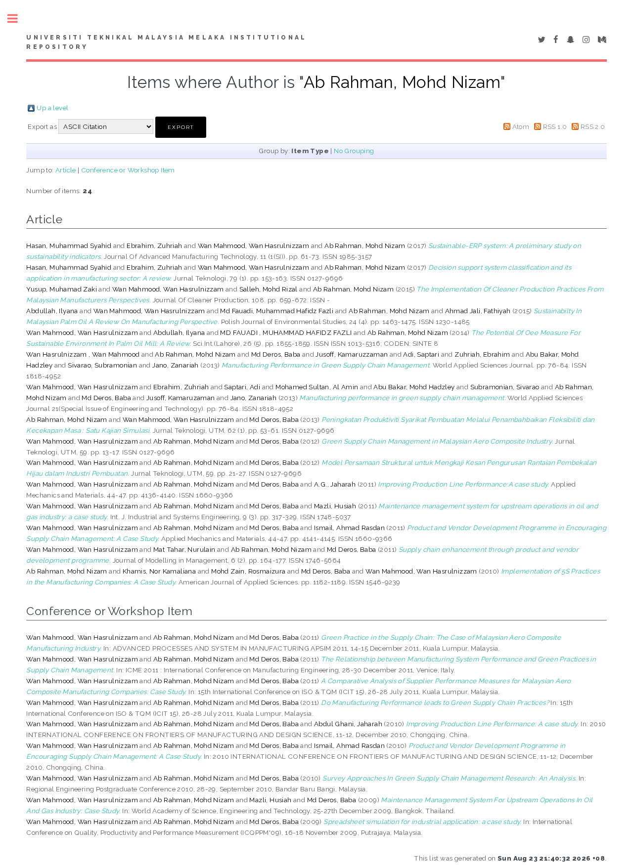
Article (65, 170)
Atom (521, 126)
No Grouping (354, 151)
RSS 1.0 (555, 126)
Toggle (18, 18)
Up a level (52, 108)
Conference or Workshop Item (128, 170)
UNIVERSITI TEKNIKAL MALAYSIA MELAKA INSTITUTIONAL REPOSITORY (166, 42)
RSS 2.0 (593, 126)
